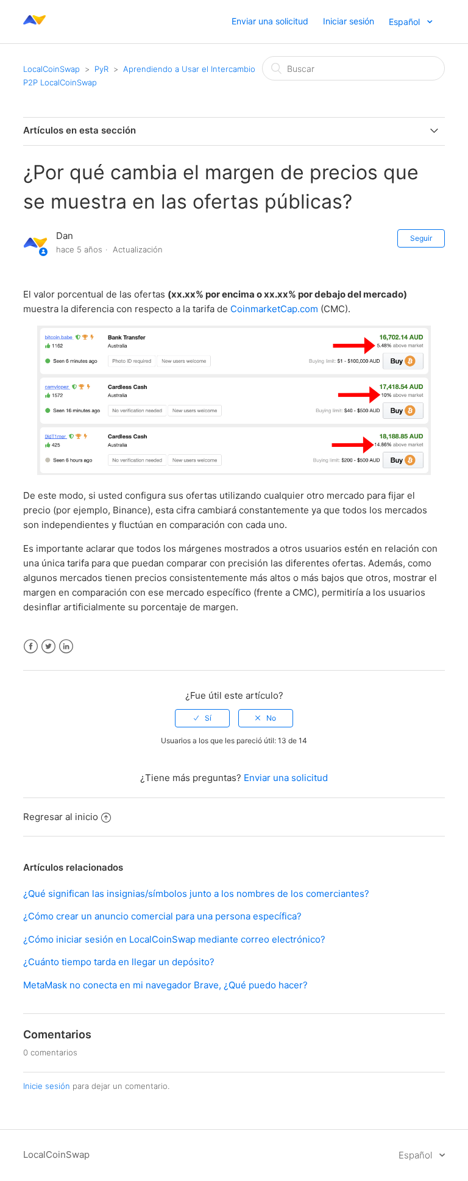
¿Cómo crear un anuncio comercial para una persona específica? (162, 916)
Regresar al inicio (60, 816)
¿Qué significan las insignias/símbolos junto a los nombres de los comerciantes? (196, 893)
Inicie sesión (46, 1086)
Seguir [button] (421, 238)
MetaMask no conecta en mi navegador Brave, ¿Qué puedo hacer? (165, 985)
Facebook (30, 646)
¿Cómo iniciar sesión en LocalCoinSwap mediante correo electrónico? (174, 939)
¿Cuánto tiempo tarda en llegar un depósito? (118, 962)
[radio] (202, 718)
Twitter (48, 646)
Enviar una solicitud (270, 21)
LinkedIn (66, 646)
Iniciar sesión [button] (348, 21)
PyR (101, 69)
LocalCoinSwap (51, 69)
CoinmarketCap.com (274, 309)
